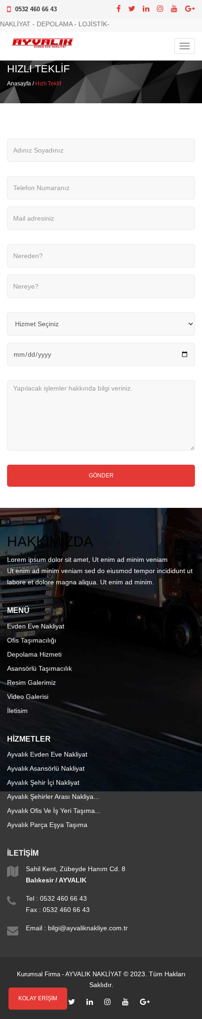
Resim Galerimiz (31, 682)
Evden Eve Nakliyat (35, 626)
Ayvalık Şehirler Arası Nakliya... (53, 796)
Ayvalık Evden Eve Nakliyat (47, 754)
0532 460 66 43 (36, 9)
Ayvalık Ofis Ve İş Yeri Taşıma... (54, 810)
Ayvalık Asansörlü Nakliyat (46, 768)
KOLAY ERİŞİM (37, 998)
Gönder (101, 475)
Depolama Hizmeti (34, 654)
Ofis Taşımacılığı (31, 640)
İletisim (17, 710)
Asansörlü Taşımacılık (39, 668)
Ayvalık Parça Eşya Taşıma (47, 824)
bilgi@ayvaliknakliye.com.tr (88, 928)
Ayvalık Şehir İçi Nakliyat (43, 782)
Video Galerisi (27, 696)
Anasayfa (19, 83)
